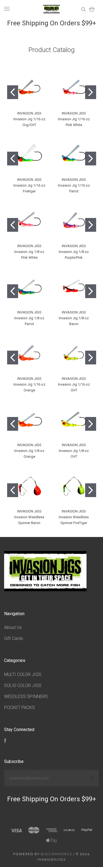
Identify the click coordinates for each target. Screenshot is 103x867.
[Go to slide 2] (90, 92)
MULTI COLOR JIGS (22, 674)
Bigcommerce (56, 854)
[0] (92, 9)
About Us (13, 627)
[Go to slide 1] (12, 92)
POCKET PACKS (19, 707)
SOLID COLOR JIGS (22, 685)
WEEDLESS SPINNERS (26, 696)
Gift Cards (13, 638)
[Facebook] (5, 741)
